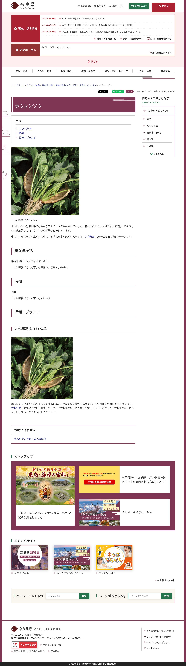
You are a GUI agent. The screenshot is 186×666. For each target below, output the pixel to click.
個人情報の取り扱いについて (160, 631)
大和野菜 (90, 236)
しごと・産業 (33, 85)
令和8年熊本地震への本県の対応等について (83, 18)
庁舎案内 (55, 651)
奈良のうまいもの (88, 85)
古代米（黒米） (154, 132)
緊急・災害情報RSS (133, 39)
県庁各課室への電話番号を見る (29, 651)
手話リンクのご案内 (52, 645)
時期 (21, 133)
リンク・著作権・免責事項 (159, 637)
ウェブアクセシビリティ (158, 642)
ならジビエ (152, 126)
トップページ (17, 85)
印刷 (130, 91)
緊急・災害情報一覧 (106, 39)
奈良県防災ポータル (162, 52)
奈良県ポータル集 (166, 580)
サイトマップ (152, 648)
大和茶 (150, 146)
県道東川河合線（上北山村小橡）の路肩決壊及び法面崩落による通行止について (101, 32)
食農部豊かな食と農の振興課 (31, 439)
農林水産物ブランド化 (66, 85)
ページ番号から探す (112, 596)
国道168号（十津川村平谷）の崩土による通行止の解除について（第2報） (98, 25)
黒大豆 (150, 139)
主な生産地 (25, 128)
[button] (84, 6)
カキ (149, 119)
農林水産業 (47, 85)
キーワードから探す (30, 596)
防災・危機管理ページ (161, 39)
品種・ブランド (27, 137)
